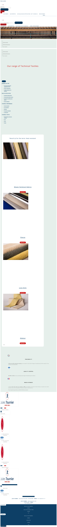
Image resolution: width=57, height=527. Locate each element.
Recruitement (42, 13)
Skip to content (3, 0)
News (44, 15)
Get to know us (34, 13)
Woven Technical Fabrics (23, 187)
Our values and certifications (23, 13)
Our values (18, 25)
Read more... (23, 192)
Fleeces (22, 237)
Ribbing (22, 338)
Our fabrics (5, 13)
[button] (2, 11)
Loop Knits (23, 288)
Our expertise (13, 13)
